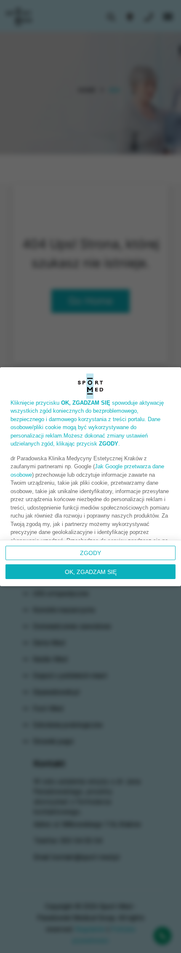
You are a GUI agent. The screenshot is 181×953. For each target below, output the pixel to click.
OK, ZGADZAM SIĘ (91, 572)
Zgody (90, 553)
